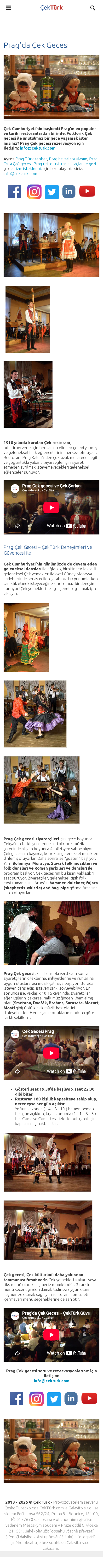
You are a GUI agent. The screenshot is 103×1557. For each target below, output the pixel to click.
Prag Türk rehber (31, 159)
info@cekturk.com (38, 148)
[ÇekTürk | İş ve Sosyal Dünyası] (51, 8)
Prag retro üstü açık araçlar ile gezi (65, 163)
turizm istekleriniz (27, 168)
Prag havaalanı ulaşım (68, 159)
